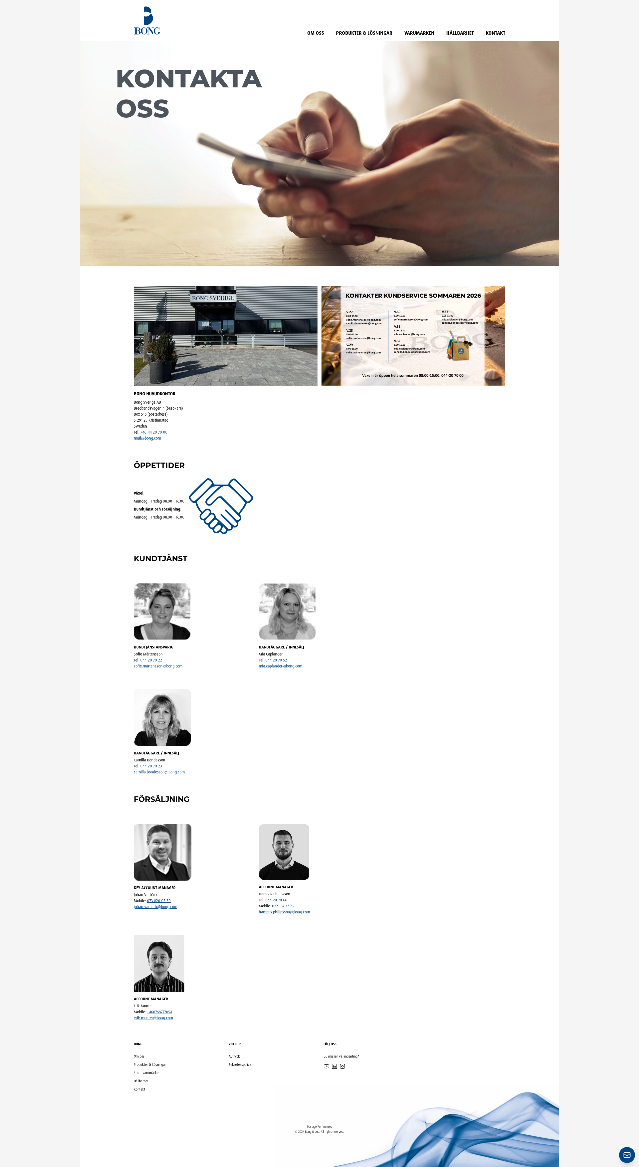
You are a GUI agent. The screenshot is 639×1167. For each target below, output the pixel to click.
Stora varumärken (147, 1073)
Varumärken (419, 33)
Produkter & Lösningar (364, 33)
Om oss (315, 33)
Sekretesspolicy (240, 1064)
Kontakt (495, 33)
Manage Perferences (319, 1127)
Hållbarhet (460, 33)
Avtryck (234, 1056)
